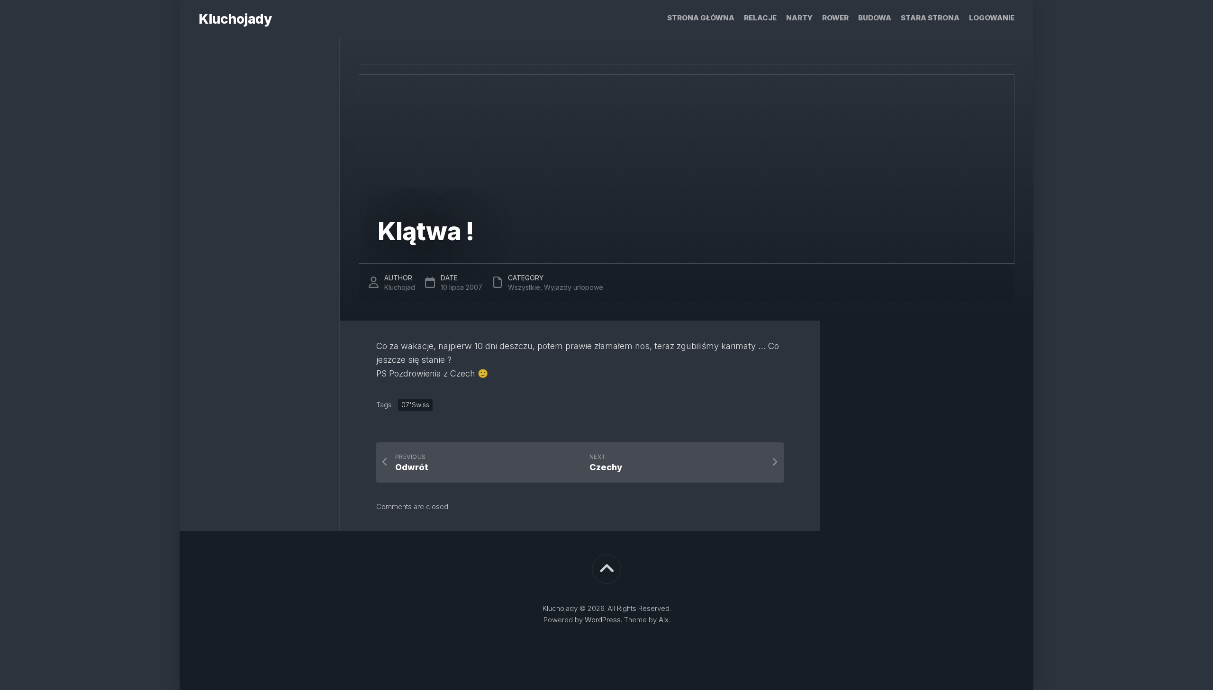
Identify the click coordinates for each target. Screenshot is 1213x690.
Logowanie (991, 17)
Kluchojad (399, 287)
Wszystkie (524, 287)
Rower (835, 17)
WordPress (603, 619)
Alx (664, 619)
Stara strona (930, 17)
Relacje (760, 17)
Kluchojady (235, 19)
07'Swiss (415, 405)
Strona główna (700, 17)
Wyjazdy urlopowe (573, 287)
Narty (799, 17)
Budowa (874, 17)
